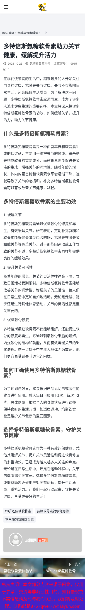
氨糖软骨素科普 (27, 32)
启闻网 (31, 540)
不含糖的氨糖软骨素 (19, 519)
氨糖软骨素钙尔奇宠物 (53, 511)
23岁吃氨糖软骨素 (18, 511)
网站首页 (8, 32)
